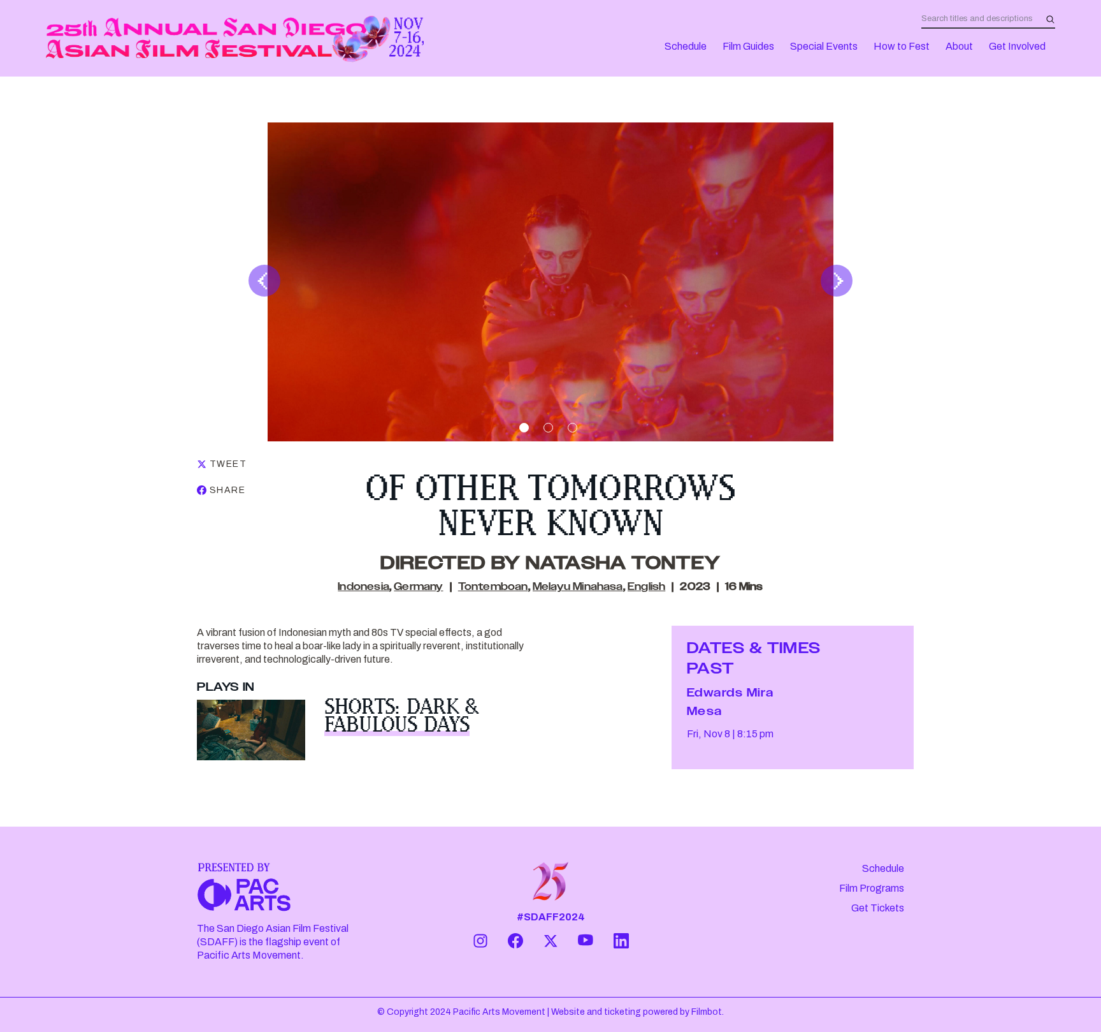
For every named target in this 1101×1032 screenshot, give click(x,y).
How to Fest (902, 46)
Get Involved (1017, 46)
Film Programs (871, 888)
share (227, 490)
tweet (228, 464)
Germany (418, 587)
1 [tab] (524, 427)
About (959, 46)
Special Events (824, 46)
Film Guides (748, 46)
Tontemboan (493, 587)
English (646, 587)
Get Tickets (877, 908)
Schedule (686, 46)
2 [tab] (548, 427)
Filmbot (706, 1012)
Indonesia (363, 587)
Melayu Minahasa (578, 587)
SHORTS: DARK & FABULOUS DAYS (401, 715)
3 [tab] (572, 427)
